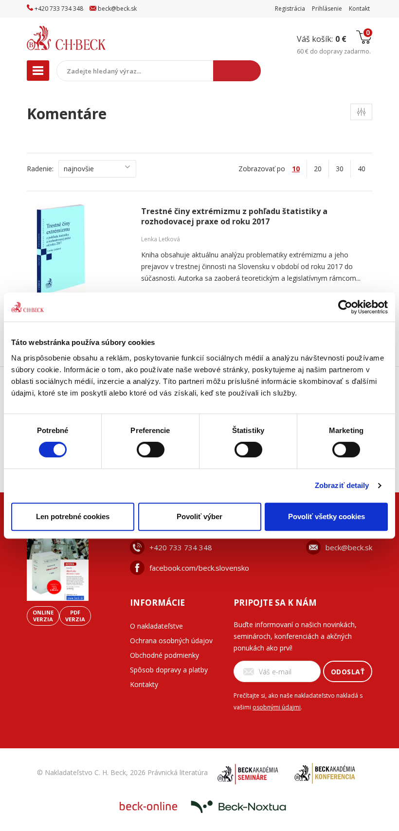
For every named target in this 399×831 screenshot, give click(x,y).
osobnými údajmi (277, 707)
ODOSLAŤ (348, 671)
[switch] (150, 449)
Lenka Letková (160, 239)
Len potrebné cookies (72, 516)
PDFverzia (75, 616)
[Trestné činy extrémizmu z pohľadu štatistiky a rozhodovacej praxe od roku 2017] (82, 250)
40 (361, 168)
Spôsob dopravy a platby (169, 669)
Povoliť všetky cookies (326, 516)
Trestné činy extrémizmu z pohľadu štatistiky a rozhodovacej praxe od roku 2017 (234, 216)
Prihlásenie (327, 8)
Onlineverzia (43, 616)
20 (318, 168)
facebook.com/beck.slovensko (199, 568)
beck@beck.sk (349, 547)
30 (340, 168)
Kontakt (359, 8)
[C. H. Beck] (87, 38)
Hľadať (237, 70)
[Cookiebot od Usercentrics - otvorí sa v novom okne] (345, 307)
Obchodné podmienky (164, 655)
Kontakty (144, 684)
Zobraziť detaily (342, 485)
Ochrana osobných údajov (171, 640)
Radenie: (40, 168)
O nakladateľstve (156, 626)
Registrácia (290, 8)
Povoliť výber (199, 516)
